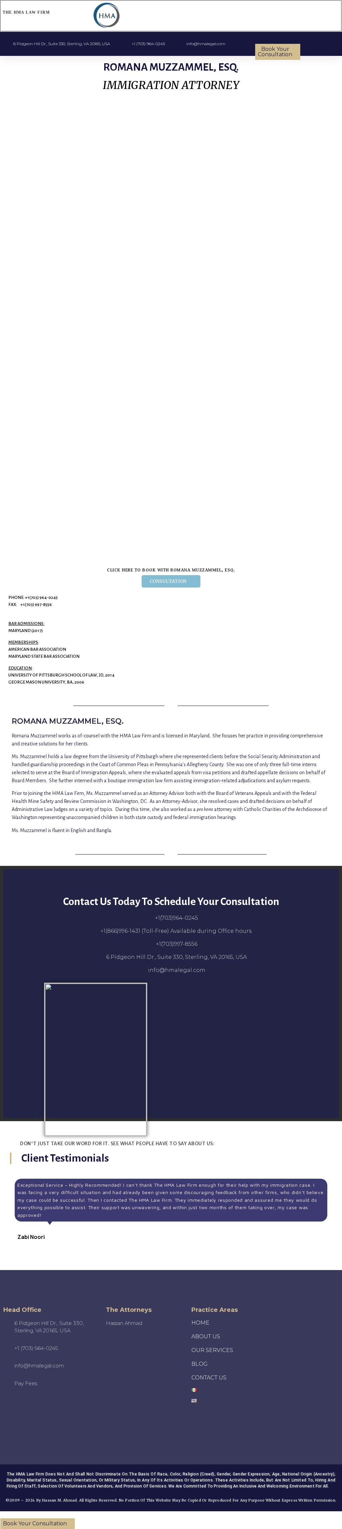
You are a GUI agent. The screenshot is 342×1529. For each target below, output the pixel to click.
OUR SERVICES (212, 1350)
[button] (236, 15)
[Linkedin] (41, 1429)
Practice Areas (214, 1310)
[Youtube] (14, 1412)
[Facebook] (69, 1412)
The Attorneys (129, 1310)
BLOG (199, 1364)
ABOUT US (205, 1336)
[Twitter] (50, 1412)
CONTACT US (208, 1377)
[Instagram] (32, 1412)
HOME (200, 1323)
